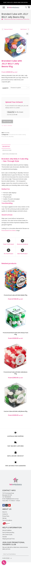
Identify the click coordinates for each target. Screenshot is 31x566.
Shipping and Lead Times (8, 538)
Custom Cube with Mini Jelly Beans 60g (15, 411)
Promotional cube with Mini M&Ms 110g (15, 295)
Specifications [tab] (6, 150)
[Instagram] (6, 505)
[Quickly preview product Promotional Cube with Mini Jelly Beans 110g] (28, 345)
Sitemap (4, 518)
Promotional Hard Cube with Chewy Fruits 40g (15, 333)
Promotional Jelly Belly (8, 136)
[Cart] (29, 7)
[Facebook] (3, 505)
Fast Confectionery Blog (8, 532)
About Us (4, 512)
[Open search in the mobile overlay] (26, 7)
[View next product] (28, 29)
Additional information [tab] (9, 154)
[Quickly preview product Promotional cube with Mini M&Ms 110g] (28, 268)
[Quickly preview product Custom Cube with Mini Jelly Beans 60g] (28, 385)
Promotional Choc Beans (9, 230)
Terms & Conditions (7, 520)
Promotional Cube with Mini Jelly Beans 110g (15, 373)
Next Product (24, 29)
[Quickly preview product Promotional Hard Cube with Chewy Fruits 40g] (28, 306)
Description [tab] (6, 146)
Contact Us (5, 514)
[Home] (2, 19)
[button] (27, 34)
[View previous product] (3, 29)
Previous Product (8, 29)
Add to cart (7, 121)
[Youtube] (9, 505)
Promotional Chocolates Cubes (17, 134)
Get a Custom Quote (7, 534)
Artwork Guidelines (6, 530)
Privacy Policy (5, 516)
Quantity (5, 88)
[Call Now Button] (4, 562)
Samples (4, 536)
